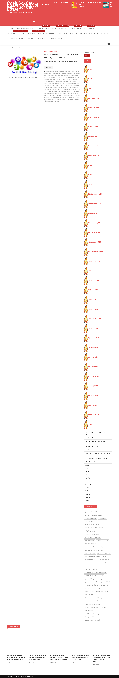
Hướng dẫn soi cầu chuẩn (16, 32)
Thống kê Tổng (93, 328)
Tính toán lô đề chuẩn (34, 32)
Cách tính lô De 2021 (102, 540)
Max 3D (90, 165)
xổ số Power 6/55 (94, 155)
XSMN (65, 33)
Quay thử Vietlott (93, 415)
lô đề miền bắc (66, 89)
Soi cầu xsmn (88, 27)
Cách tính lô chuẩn (90, 540)
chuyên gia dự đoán (90, 521)
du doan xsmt (104, 566)
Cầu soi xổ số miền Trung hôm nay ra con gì (96, 556)
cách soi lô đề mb (60, 79)
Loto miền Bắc (93, 357)
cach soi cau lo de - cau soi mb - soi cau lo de (26, 77)
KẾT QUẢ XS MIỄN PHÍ (49, 33)
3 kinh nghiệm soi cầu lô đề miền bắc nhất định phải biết (60, 71)
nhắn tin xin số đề (98, 588)
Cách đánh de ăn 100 (90, 543)
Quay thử (51, 39)
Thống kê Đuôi (93, 309)
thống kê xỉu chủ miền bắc (92, 620)
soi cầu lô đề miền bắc (73, 97)
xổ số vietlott (92, 136)
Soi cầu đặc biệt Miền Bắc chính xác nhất (95, 607)
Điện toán (11, 39)
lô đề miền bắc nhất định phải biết (56, 93)
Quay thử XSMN (93, 395)
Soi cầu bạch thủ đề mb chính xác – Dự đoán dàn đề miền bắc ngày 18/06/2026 (16, 657)
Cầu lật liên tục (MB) (94, 232)
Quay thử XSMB (93, 386)
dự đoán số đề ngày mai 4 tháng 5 (94, 575)
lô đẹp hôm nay (89, 585)
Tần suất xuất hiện (94, 338)
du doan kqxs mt (104, 559)
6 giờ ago (79, 6)
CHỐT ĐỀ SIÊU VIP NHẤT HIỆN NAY (94, 528)
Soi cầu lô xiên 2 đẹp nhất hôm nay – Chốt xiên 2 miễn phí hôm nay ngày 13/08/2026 (102, 658)
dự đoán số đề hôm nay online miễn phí (95, 572)
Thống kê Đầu (92, 299)
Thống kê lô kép (93, 290)
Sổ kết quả (92, 33)
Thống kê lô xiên (93, 280)
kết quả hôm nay (81, 33)
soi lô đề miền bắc (54, 101)
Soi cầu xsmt (76, 27)
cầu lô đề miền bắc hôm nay (56, 83)
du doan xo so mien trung (91, 566)
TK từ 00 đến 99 (93, 347)
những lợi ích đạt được (71, 93)
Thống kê (30, 39)
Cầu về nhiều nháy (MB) (95, 251)
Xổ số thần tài (92, 213)
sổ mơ (60, 39)
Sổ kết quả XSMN (93, 117)
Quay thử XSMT (93, 405)
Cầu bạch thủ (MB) (94, 223)
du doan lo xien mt (90, 563)
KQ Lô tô (40, 39)
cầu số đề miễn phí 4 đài (91, 559)
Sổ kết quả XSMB (93, 107)
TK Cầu (21, 39)
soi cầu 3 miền (88, 601)
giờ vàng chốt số (105, 582)
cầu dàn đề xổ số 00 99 (103, 553)
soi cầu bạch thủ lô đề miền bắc (71, 95)
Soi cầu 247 (98, 601)
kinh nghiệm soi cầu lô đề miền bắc (59, 87)
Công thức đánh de (90, 553)
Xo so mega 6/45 (93, 146)
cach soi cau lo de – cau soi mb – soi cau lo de (22, 6)
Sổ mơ (90, 424)
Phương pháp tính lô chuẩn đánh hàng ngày (96, 591)
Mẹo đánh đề (88, 588)
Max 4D (90, 175)
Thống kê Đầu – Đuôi (95, 319)
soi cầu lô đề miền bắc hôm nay (52, 99)
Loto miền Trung (93, 376)
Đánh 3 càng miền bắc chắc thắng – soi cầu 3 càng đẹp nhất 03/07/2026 (80, 657)
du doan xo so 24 (101, 563)
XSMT (72, 33)
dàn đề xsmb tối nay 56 (91, 569)
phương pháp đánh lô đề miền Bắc (53, 95)
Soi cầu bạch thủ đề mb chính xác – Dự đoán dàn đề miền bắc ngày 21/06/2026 (59, 657)
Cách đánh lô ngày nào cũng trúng (94, 547)
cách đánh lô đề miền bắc (61, 75)
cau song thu (102, 518)
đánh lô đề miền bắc (70, 83)
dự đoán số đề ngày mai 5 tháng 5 (94, 579)
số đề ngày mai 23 (89, 617)
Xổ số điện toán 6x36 (95, 194)
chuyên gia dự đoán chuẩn (92, 524)
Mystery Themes (28, 676)
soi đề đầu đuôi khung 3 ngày (92, 614)
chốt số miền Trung (90, 531)
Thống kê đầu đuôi (94, 261)
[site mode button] (108, 44)
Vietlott (103, 33)
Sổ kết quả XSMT (93, 127)
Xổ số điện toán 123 (94, 203)
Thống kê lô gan (93, 271)
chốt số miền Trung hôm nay (92, 534)
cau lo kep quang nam (91, 518)
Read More (49, 67)
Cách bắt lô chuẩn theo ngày (92, 537)
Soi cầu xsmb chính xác (60, 27)
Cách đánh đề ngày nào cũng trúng (94, 550)
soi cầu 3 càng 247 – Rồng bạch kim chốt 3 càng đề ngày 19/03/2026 (37, 657)
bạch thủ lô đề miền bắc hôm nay (63, 73)
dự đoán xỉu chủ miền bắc (91, 582)
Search (87, 55)
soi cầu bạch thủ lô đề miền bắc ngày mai (55, 97)
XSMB (59, 33)
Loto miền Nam (93, 367)
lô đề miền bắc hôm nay (64, 91)
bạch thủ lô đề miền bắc (91, 512)
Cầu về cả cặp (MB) (94, 242)
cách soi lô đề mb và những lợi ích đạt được (63, 81)
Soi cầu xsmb (44, 27)
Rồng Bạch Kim (89, 594)
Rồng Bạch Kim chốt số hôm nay (93, 598)
